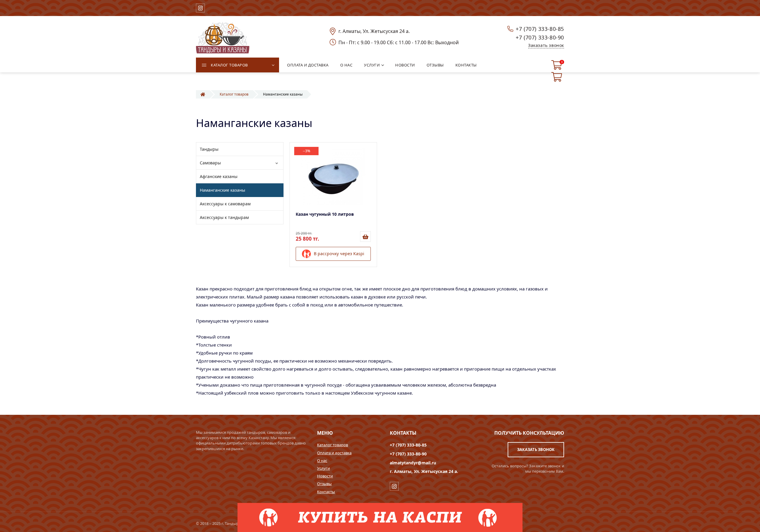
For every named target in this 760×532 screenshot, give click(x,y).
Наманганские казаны (222, 190)
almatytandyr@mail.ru (413, 463)
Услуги (323, 468)
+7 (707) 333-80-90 (540, 37)
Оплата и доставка (334, 452)
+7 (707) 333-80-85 (540, 28)
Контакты (326, 491)
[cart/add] (365, 236)
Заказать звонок (546, 45)
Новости (325, 476)
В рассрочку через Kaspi (339, 253)
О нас (322, 460)
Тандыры (209, 149)
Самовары (210, 163)
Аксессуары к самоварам (225, 204)
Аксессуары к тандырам (224, 217)
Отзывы (324, 483)
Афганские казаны (219, 176)
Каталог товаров (332, 444)
